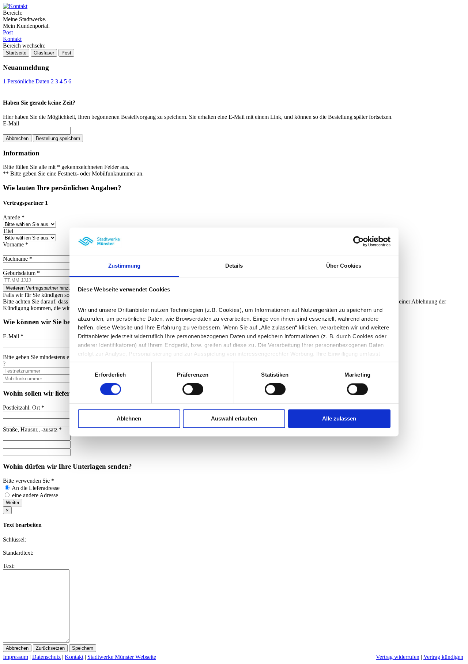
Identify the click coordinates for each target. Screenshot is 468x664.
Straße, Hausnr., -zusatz (32, 429)
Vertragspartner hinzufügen (46, 288)
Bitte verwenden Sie (28, 481)
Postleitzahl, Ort (23, 407)
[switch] (192, 389)
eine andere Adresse (35, 495)
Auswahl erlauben (234, 418)
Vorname (15, 244)
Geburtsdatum (21, 273)
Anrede (13, 217)
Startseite (16, 53)
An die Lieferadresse (36, 488)
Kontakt (12, 39)
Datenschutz (46, 657)
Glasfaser (44, 53)
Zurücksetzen (50, 648)
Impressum (15, 657)
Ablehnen (129, 418)
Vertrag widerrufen (397, 657)
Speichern (82, 648)
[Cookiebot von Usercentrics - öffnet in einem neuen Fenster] (358, 241)
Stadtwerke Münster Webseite (121, 657)
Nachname (17, 259)
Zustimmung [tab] (124, 266)
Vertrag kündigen (443, 657)
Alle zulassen (339, 418)
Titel (8, 231)
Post (8, 32)
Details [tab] (234, 266)
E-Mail (11, 123)
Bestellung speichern (58, 138)
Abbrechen (17, 138)
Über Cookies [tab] (343, 266)
